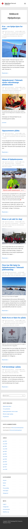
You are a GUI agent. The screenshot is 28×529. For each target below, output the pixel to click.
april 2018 (5, 461)
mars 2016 (5, 469)
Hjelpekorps (12, 34)
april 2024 (5, 441)
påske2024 (21, 34)
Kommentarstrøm (6, 509)
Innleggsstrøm (6, 506)
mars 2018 (5, 464)
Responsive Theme (7, 522)
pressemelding (13, 36)
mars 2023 (5, 448)
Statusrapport (5, 490)
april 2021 (5, 454)
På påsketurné (6, 416)
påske (17, 34)
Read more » (5, 73)
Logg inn (4, 504)
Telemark (4, 37)
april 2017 (5, 466)
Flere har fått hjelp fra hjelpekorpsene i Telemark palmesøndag (13, 267)
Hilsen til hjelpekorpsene (12, 159)
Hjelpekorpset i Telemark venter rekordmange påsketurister (12, 82)
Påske (12, 163)
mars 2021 (5, 456)
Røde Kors (20, 36)
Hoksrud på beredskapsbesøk (17, 427)
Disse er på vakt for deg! (12, 219)
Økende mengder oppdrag (8, 414)
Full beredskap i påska (11, 367)
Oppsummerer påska (10, 131)
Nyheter (13, 322)
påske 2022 (10, 372)
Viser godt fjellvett (6, 408)
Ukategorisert (22, 33)
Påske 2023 (18, 136)
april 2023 (5, 446)
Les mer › (4, 122)
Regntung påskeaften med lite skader (10, 411)
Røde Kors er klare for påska (14, 318)
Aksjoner (4, 480)
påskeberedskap (6, 36)
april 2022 (5, 451)
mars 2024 (5, 443)
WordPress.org (6, 511)
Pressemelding (14, 33)
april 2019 (5, 459)
